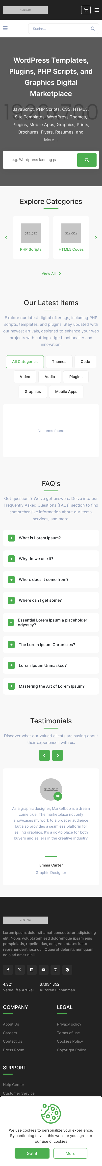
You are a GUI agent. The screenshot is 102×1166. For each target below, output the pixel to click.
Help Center (13, 1084)
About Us (11, 1024)
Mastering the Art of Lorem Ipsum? (51, 686)
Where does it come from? (43, 579)
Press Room (13, 1050)
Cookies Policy (70, 1041)
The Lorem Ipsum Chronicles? (47, 644)
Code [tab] (85, 361)
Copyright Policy (71, 1050)
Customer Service (19, 1093)
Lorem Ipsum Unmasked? (43, 665)
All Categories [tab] (25, 361)
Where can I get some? (40, 600)
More (70, 1153)
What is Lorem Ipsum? (40, 537)
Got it (32, 1153)
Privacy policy (69, 1024)
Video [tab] (25, 376)
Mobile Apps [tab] (66, 391)
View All (49, 273)
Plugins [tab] (75, 376)
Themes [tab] (59, 361)
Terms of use (68, 1032)
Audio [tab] (50, 376)
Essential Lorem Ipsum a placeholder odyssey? (52, 622)
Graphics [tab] (33, 391)
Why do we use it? (36, 558)
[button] (6, 237)
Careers (10, 1032)
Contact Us (12, 1041)
